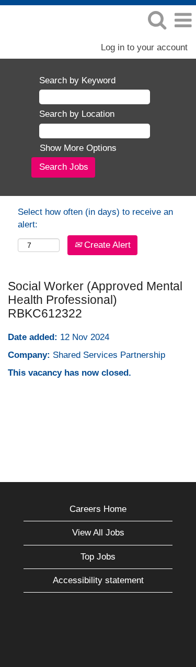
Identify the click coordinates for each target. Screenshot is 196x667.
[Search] (157, 20)
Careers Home (98, 509)
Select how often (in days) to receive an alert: (95, 218)
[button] (183, 20)
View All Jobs (98, 533)
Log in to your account (144, 47)
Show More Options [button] (78, 148)
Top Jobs (98, 557)
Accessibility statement (98, 580)
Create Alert (106, 245)
